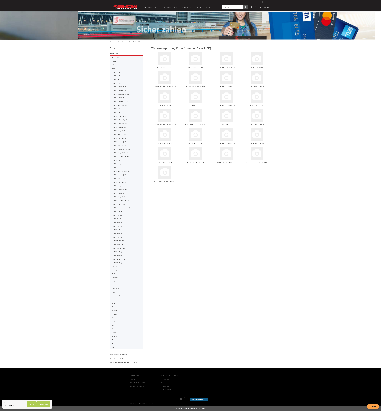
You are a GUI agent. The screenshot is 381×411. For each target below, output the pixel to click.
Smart (114, 333)
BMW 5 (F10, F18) (118, 167)
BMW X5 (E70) (117, 237)
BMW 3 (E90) (117, 112)
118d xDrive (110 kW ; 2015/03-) (195, 86)
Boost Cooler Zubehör (117, 358)
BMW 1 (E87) (117, 76)
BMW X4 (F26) (117, 230)
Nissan (114, 303)
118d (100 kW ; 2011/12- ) (195, 68)
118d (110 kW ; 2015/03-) (257, 68)
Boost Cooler (114, 53)
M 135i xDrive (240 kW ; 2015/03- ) (165, 181)
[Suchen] (245, 7)
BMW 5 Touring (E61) (119, 178)
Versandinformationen (137, 386)
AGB (162, 383)
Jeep (113, 285)
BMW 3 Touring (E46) (119, 138)
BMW (113, 68)
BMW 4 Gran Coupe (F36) (121, 156)
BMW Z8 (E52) (117, 263)
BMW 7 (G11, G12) (118, 211)
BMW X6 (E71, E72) (119, 244)
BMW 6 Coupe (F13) (119, 197)
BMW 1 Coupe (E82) (119, 90)
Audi (113, 65)
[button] (251, 7)
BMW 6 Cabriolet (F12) (120, 193)
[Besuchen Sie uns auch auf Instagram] (186, 399)
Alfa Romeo (115, 57)
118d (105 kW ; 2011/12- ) (226, 68)
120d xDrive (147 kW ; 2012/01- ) (226, 124)
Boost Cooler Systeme (117, 351)
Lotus (113, 292)
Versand (152, 403)
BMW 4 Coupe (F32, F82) (120, 153)
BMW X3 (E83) (117, 222)
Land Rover (115, 289)
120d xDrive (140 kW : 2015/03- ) (195, 124)
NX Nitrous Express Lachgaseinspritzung (123, 362)
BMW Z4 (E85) (117, 252)
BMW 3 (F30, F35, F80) (120, 116)
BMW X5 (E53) (117, 233)
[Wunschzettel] (256, 7)
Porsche (114, 314)
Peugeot (114, 311)
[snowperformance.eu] (125, 7)
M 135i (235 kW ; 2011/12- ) (195, 162)
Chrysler (114, 266)
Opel (113, 307)
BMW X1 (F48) (117, 219)
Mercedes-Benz (117, 296)
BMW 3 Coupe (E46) (119, 127)
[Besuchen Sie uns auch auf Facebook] (175, 399)
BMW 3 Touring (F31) (119, 145)
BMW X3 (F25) (117, 226)
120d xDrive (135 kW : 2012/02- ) (165, 124)
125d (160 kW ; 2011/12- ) (195, 143)
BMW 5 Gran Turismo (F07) (121, 171)
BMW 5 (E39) (117, 160)
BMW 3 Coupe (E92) (119, 131)
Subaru (114, 336)
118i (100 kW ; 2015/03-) (226, 86)
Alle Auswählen (44, 404)
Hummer (115, 277)
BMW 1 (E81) (117, 72)
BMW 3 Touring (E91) (119, 142)
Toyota (114, 340)
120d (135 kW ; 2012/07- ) (195, 105)
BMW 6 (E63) (117, 186)
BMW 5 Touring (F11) (119, 182)
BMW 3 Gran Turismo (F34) (121, 134)
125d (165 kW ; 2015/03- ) (226, 143)
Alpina (114, 61)
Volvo (113, 344)
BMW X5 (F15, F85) (119, 241)
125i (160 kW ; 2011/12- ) (257, 143)
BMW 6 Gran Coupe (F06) (121, 200)
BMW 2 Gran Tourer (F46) (121, 105)
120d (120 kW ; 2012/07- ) (165, 105)
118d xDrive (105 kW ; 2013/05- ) (165, 86)
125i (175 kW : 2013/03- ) (165, 162)
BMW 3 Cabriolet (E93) (120, 123)
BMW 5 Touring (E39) (119, 175)
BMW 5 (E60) (117, 164)
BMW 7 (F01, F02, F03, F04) (121, 208)
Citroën (114, 270)
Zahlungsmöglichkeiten (138, 383)
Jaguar (114, 281)
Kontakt (266, 2)
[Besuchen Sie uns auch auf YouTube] (181, 399)
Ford (113, 274)
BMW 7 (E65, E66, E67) (120, 204)
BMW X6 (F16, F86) (119, 248)
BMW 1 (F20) (117, 79)
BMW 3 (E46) (117, 109)
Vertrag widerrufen (199, 399)
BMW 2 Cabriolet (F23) (120, 98)
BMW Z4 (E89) (117, 255)
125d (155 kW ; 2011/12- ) (165, 143)
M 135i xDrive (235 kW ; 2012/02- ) (257, 162)
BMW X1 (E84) (117, 215)
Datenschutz (165, 379)
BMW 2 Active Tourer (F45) (121, 94)
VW (113, 347)
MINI (113, 300)
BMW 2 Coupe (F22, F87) (120, 101)
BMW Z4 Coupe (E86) (119, 259)
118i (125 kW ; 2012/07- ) (257, 86)
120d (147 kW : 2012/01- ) (257, 105)
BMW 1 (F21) (117, 83)
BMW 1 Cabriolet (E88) (120, 87)
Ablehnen (32, 404)
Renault (114, 318)
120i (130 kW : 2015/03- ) (257, 124)
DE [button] (258, 2)
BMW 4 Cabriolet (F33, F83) (121, 149)
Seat (113, 325)
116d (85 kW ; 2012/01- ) (165, 68)
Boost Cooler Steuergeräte (119, 355)
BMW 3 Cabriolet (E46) (120, 120)
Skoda (114, 329)
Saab (113, 322)
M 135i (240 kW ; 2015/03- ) (226, 162)
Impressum (165, 386)
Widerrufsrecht (166, 390)
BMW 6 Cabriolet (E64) (120, 189)
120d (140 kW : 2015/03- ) (226, 105)
